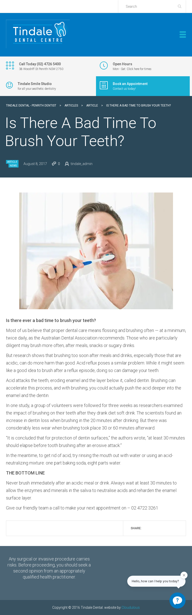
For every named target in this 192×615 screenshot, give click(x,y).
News (13, 165)
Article (12, 161)
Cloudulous (131, 608)
